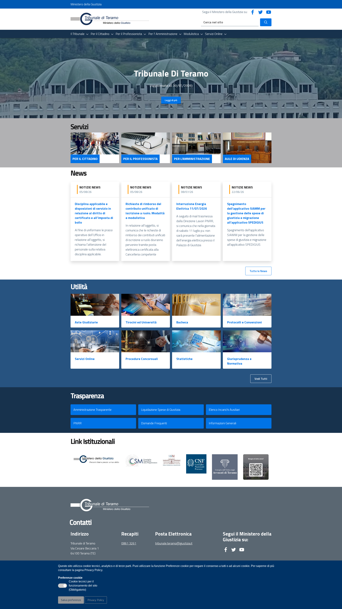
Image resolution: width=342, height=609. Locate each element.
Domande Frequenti (154, 423)
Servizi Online (85, 358)
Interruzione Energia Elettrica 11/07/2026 (191, 206)
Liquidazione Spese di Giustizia (160, 409)
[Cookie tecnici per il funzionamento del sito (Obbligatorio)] (62, 586)
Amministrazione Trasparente (92, 409)
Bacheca (182, 322)
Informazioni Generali (222, 423)
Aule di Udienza (237, 159)
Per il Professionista (140, 159)
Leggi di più (171, 100)
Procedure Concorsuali (142, 358)
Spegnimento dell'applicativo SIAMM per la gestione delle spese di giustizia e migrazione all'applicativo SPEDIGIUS (246, 213)
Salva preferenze (71, 600)
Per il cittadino (85, 159)
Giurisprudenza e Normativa (239, 361)
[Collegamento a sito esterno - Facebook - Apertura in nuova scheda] (252, 11)
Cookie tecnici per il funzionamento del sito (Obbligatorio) (83, 586)
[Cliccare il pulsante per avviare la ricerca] (265, 22)
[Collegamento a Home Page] (110, 18)
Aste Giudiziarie (86, 322)
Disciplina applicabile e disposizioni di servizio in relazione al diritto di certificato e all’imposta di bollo (94, 213)
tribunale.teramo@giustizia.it (173, 543)
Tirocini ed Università (141, 322)
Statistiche (184, 358)
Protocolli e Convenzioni (244, 322)
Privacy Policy (95, 600)
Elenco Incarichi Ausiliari (224, 409)
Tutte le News (258, 271)
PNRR (77, 423)
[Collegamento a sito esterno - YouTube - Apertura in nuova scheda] (268, 11)
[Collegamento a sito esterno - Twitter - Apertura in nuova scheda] (260, 11)
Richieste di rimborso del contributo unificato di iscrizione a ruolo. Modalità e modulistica (145, 210)
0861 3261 (128, 543)
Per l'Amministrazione (192, 159)
